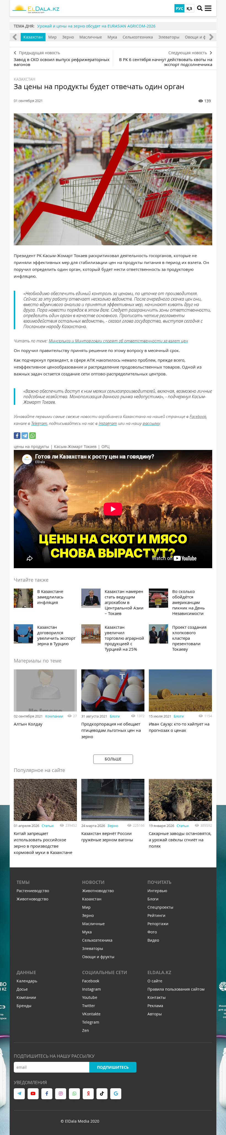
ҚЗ (189, 8)
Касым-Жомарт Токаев (75, 446)
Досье (22, 989)
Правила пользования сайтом (176, 989)
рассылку (151, 423)
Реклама (155, 1005)
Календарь (27, 980)
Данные (26, 972)
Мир (52, 37)
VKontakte (91, 1013)
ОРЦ (105, 446)
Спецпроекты (160, 907)
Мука (112, 37)
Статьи (47, 825)
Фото (152, 932)
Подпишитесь (113, 1067)
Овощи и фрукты (201, 37)
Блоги (115, 716)
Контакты (156, 997)
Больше (113, 759)
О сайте (154, 980)
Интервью (157, 890)
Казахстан (33, 37)
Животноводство (32, 899)
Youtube (89, 997)
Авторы (154, 1013)
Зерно (68, 37)
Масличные (90, 37)
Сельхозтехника (138, 37)
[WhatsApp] (32, 435)
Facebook (198, 416)
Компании (54, 716)
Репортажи (157, 923)
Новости (93, 882)
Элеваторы (168, 37)
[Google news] (115, 1093)
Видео (153, 940)
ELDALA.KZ (159, 972)
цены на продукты (31, 446)
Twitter (88, 1005)
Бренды (24, 1005)
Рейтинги (156, 915)
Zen (85, 1030)
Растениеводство (33, 890)
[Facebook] (17, 435)
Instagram (108, 423)
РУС (179, 8)
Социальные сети (104, 972)
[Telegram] (24, 435)
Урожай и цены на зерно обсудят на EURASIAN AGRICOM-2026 (96, 26)
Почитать (159, 882)
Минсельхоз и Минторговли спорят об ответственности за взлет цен (118, 340)
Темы (23, 882)
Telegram (39, 423)
